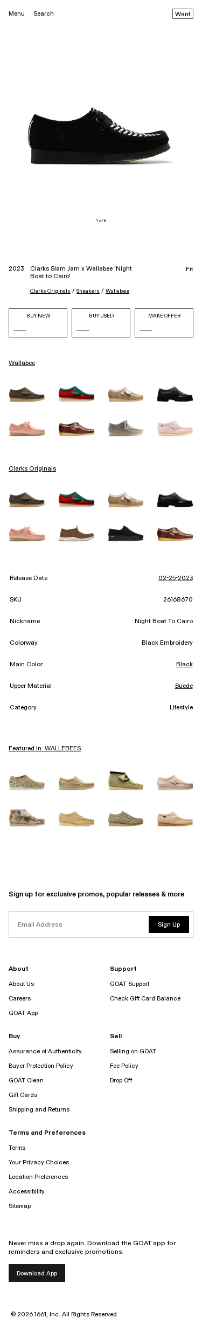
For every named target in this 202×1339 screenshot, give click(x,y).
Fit (189, 269)
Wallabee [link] (22, 363)
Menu (17, 14)
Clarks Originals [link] (32, 469)
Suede (184, 686)
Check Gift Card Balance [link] (145, 999)
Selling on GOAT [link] (133, 1051)
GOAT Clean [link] (26, 1080)
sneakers (88, 291)
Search (43, 14)
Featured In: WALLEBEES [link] (45, 749)
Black (184, 664)
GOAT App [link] (23, 1013)
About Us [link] (21, 984)
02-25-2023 (175, 578)
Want (183, 14)
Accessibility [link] (27, 1192)
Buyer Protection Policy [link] (41, 1066)
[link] (27, 394)
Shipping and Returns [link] (39, 1110)
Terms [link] (17, 1148)
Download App (37, 1273)
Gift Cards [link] (23, 1095)
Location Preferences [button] (38, 1177)
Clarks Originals (50, 291)
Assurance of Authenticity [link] (45, 1051)
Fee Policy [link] (124, 1066)
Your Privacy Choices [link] (39, 1162)
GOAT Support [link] (129, 984)
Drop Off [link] (121, 1080)
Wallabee (117, 291)
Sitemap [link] (20, 1206)
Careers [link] (20, 999)
